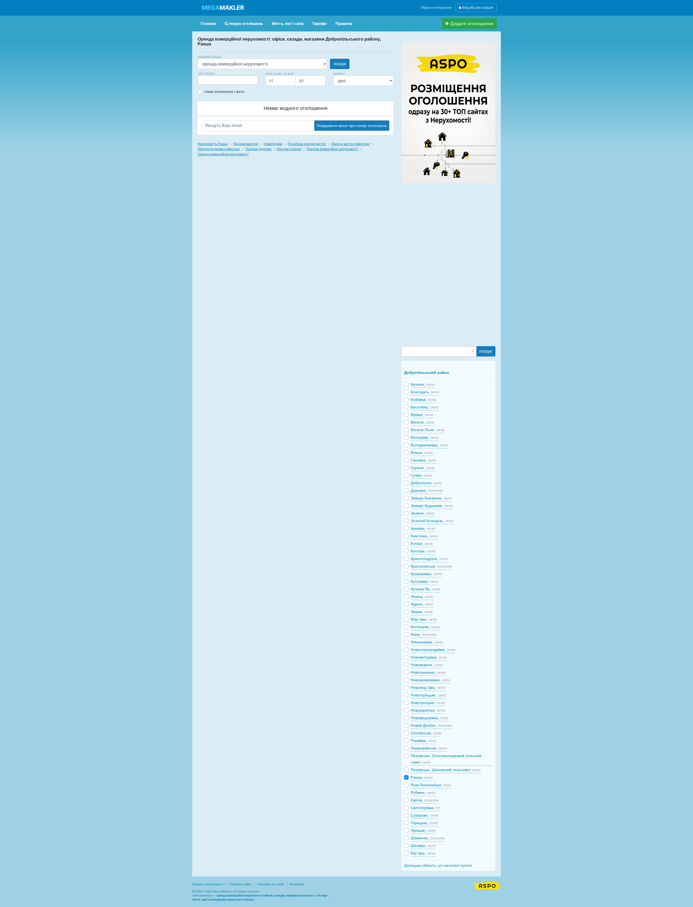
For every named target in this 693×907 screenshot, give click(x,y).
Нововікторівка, (429, 657)
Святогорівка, (426, 808)
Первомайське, (429, 748)
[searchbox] (207, 80)
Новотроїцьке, (428, 702)
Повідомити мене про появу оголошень (352, 125)
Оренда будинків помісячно (219, 149)
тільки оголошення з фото (224, 92)
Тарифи (319, 23)
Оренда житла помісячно (350, 144)
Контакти (297, 884)
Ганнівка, (423, 460)
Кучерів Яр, (425, 589)
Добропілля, (426, 483)
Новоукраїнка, (428, 710)
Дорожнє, (427, 490)
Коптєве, (423, 551)
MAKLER (223, 7)
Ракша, (422, 777)
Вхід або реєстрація (477, 7)
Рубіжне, (423, 792)
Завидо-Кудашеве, (432, 505)
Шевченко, (427, 838)
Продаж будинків (258, 149)
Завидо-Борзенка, (431, 498)
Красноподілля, (429, 558)
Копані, (422, 543)
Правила (343, 23)
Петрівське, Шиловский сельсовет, (445, 770)
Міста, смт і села (287, 23)
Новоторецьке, (428, 695)
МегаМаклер (202, 895)
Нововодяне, (427, 665)
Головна (208, 23)
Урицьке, (423, 830)
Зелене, (422, 513)
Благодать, (425, 392)
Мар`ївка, (424, 619)
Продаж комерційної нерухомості (332, 149)
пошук (340, 63)
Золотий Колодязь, (432, 521)
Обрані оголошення (436, 7)
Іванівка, (423, 528)
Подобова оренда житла (307, 144)
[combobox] (227, 80)
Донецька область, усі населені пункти (438, 865)
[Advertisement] (442, 264)
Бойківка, (423, 399)
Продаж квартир (245, 144)
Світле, (425, 800)
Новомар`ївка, (428, 687)
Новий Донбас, (431, 725)
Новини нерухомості (208, 884)
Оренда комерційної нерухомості (223, 154)
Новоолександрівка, (433, 649)
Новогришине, (428, 672)
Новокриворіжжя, (430, 680)
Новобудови (273, 144)
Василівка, (425, 407)
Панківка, (423, 740)
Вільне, (422, 452)
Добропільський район (426, 372)
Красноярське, (431, 566)
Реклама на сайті (270, 884)
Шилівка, (423, 845)
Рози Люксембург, (431, 785)
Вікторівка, (425, 437)
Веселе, (422, 422)
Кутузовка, (424, 581)
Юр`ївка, (423, 853)
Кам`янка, (424, 536)
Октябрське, (426, 733)
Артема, (422, 384)
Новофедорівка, (430, 718)
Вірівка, (422, 414)
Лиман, (422, 612)
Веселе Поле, (427, 430)
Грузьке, (422, 468)
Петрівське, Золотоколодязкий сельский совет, (446, 759)
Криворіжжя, (426, 574)
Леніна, (422, 596)
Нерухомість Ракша (213, 144)
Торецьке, (424, 823)
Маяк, (423, 634)
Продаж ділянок (289, 149)
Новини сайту (241, 884)
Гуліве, (421, 475)
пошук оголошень (245, 23)
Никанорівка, (427, 642)
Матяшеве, (425, 627)
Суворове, (424, 815)
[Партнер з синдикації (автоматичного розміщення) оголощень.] (487, 885)
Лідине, (422, 604)
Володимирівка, (429, 445)
